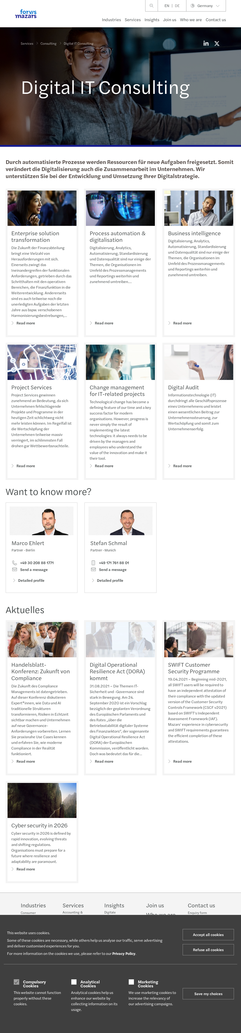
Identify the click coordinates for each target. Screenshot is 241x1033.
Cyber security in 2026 (39, 825)
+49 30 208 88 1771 (36, 562)
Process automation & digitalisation (117, 236)
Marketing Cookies (148, 984)
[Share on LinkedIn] (205, 43)
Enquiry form (197, 912)
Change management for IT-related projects (117, 390)
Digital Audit (183, 387)
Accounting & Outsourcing (73, 914)
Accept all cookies (208, 934)
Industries (111, 19)
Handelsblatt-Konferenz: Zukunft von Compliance (40, 671)
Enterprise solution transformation (35, 236)
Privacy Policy (123, 953)
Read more (25, 323)
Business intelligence (194, 233)
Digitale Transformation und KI (120, 914)
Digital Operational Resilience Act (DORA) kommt (117, 671)
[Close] (236, 18)
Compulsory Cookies (34, 984)
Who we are (191, 19)
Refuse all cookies (208, 949)
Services (133, 19)
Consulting (48, 43)
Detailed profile (31, 580)
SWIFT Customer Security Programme (194, 667)
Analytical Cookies (90, 984)
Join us (169, 19)
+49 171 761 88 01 (113, 562)
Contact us (216, 19)
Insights (152, 19)
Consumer (28, 912)
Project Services (31, 387)
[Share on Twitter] (216, 43)
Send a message (33, 569)
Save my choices (208, 993)
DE (177, 5)
